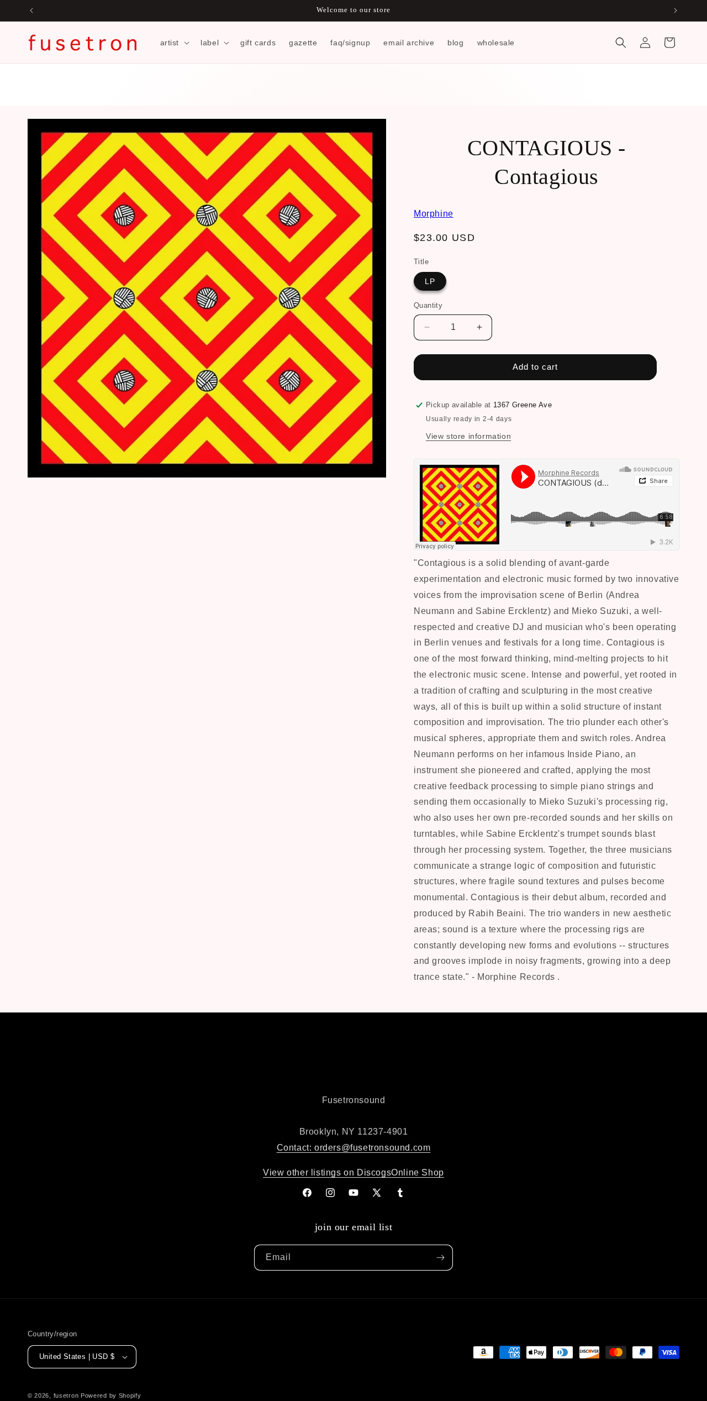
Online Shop (417, 1172)
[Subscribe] (440, 1258)
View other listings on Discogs (327, 1172)
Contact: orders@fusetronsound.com (354, 1147)
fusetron (66, 1395)
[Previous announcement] (31, 10)
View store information (468, 436)
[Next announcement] (675, 10)
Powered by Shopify (111, 1395)
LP (430, 281)
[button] (174, 42)
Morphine (433, 213)
